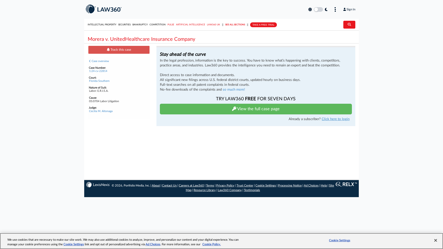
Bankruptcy (140, 25)
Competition (158, 25)
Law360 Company (230, 190)
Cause (92, 97)
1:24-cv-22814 (98, 71)
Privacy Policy (225, 185)
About (156, 185)
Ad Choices (311, 185)
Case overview (100, 61)
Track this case (120, 49)
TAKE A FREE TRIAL (263, 25)
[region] (221, 241)
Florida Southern (99, 81)
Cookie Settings (265, 185)
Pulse (171, 25)
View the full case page (258, 109)
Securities (124, 25)
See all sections (235, 25)
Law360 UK (213, 25)
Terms (210, 185)
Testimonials (252, 190)
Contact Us (169, 185)
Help (324, 185)
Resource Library (205, 190)
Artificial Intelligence (190, 25)
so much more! (234, 89)
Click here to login (336, 119)
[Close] (436, 240)
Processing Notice (290, 185)
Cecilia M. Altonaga (101, 111)
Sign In (351, 9)
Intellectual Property (102, 25)
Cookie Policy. (211, 244)
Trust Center (244, 185)
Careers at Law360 (191, 185)
